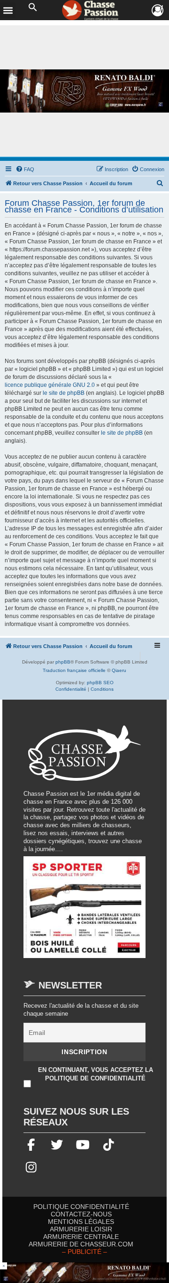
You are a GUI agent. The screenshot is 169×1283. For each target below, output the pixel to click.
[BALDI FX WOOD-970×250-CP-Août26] (84, 91)
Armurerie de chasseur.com (81, 1244)
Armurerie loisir (81, 1229)
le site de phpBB (63, 393)
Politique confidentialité (81, 1206)
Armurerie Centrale (81, 1236)
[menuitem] (24, 169)
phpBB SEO (100, 682)
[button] (33, 7)
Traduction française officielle (74, 670)
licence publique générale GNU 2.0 (50, 385)
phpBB (62, 661)
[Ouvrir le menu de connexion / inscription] (158, 10)
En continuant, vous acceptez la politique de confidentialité (95, 1074)
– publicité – (84, 1251)
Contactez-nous (81, 1214)
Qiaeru (119, 670)
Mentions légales (81, 1221)
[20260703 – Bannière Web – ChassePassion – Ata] (84, 911)
